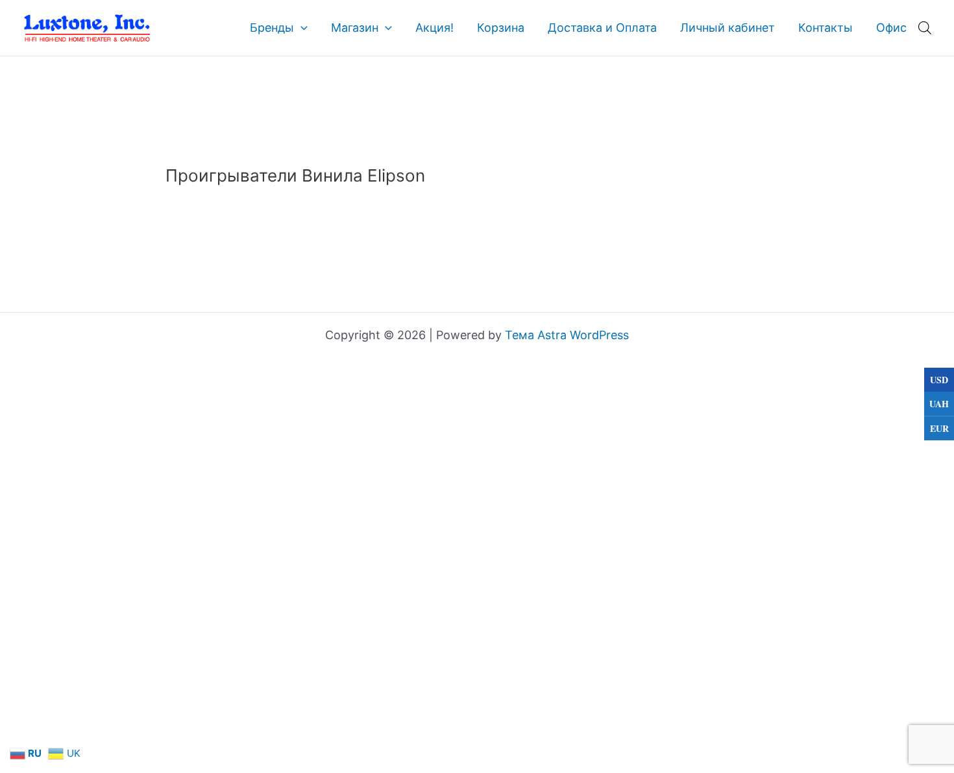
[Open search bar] (924, 27)
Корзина (500, 27)
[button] (301, 28)
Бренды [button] (272, 27)
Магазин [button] (354, 27)
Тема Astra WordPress (567, 335)
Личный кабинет (727, 27)
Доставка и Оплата (602, 27)
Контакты (825, 27)
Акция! (434, 27)
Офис (891, 27)
